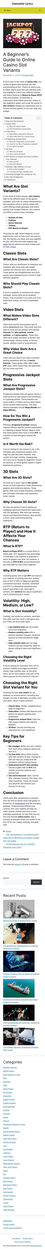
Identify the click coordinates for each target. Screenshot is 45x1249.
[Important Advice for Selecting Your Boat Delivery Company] (19, 988)
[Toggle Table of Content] (37, 118)
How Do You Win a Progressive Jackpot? (24, 144)
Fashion (6, 1110)
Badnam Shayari (10, 1067)
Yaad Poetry (8, 1206)
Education (7, 1096)
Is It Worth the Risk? (16, 146)
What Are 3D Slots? (16, 151)
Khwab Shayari (9, 1142)
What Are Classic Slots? (17, 126)
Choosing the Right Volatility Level (21, 172)
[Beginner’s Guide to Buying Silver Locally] (19, 909)
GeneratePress (36, 1246)
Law (5, 1146)
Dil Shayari (7, 1092)
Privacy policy (9, 1224)
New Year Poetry (10, 1167)
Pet (4, 1174)
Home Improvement (11, 1132)
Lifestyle (6, 1153)
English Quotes (9, 1103)
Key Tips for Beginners (14, 177)
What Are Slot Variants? (15, 121)
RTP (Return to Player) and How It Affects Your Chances (22, 158)
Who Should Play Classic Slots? (20, 129)
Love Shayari (8, 1160)
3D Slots (9, 149)
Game (8, 831)
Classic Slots (11, 124)
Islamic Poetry (9, 1135)
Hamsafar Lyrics (22, 3)
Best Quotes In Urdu (11, 1075)
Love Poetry (8, 1156)
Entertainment (9, 1107)
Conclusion (11, 180)
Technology (8, 1199)
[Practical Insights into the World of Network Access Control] (19, 962)
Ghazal (6, 1121)
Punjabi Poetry (9, 1178)
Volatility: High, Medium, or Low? (18, 167)
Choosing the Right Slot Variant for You (21, 174)
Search (6, 878)
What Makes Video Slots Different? (21, 134)
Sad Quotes (8, 1192)
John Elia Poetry (10, 1139)
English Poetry (9, 1100)
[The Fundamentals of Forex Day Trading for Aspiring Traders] (19, 1013)
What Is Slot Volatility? (16, 169)
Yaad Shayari (8, 1210)
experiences (20, 803)
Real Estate (8, 1181)
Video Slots (10, 131)
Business (7, 1082)
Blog (5, 1078)
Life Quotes (8, 1149)
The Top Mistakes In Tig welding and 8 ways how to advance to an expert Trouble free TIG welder (21, 838)
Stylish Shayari (9, 1196)
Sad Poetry (7, 1188)
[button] (40, 10)
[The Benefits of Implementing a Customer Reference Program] (19, 934)
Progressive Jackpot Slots (16, 139)
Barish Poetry (8, 1071)
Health (6, 1128)
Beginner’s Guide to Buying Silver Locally (20, 921)
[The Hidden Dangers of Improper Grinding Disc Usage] (19, 1037)
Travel (5, 1203)
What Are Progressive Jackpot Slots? (22, 141)
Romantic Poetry (10, 1185)
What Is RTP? (14, 162)
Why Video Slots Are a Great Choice (22, 136)
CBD (5, 1085)
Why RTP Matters (16, 164)
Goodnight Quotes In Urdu (14, 1124)
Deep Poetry (8, 1089)
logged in (18, 864)
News (5, 1171)
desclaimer (7, 1221)
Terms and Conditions (12, 1228)
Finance (6, 1114)
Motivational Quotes (11, 1164)
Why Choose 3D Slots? (17, 154)
